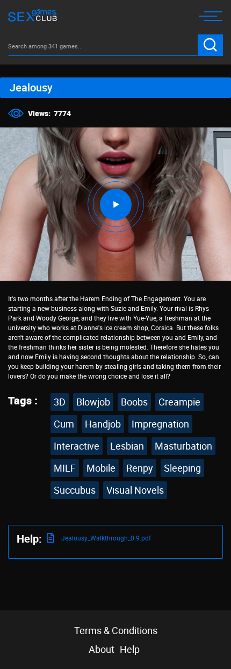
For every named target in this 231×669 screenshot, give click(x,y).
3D (60, 401)
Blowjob (93, 401)
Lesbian (127, 445)
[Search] (210, 45)
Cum (64, 423)
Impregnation (160, 423)
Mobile (101, 467)
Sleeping (182, 467)
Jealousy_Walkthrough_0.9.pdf (105, 537)
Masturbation (183, 445)
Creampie (179, 401)
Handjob (103, 423)
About (101, 649)
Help (130, 649)
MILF (65, 467)
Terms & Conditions (115, 630)
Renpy (139, 467)
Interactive (76, 445)
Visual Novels (135, 489)
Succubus (75, 489)
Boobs (134, 401)
